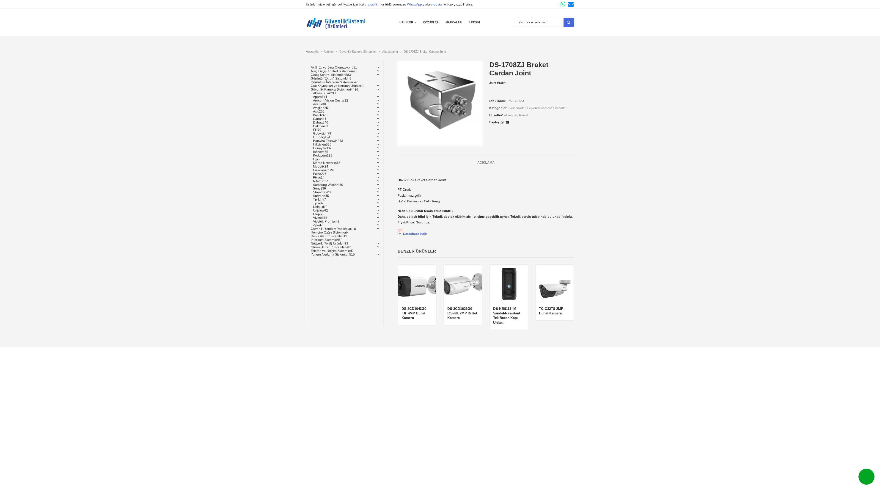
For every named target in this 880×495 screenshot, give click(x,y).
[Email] (571, 4)
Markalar (454, 22)
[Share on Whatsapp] (502, 122)
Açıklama (486, 162)
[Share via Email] (507, 122)
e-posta (436, 4)
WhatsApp (414, 4)
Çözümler (431, 22)
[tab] (486, 162)
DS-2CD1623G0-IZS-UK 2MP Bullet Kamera (462, 313)
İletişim (474, 22)
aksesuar (510, 115)
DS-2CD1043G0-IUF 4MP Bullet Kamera (414, 313)
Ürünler (406, 22)
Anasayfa (312, 51)
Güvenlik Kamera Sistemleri (358, 51)
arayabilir (371, 4)
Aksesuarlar (390, 51)
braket (523, 115)
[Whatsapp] (563, 4)
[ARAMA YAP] (569, 22)
